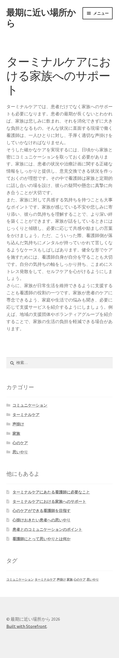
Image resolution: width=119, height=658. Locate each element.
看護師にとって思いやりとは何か (41, 538)
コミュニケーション (29, 405)
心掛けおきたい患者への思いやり (41, 519)
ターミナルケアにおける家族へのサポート (49, 501)
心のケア (20, 442)
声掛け (18, 424)
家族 (16, 433)
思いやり (20, 451)
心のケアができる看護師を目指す (41, 510)
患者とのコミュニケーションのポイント (47, 529)
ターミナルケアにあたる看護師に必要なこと (51, 492)
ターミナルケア (26, 414)
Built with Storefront (26, 626)
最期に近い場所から (41, 18)
